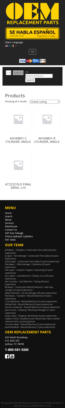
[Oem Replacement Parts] (32, 13)
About (8, 219)
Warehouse (11, 226)
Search (30, 80)
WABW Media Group (41, 405)
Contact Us (11, 229)
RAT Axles (10, 239)
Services (9, 223)
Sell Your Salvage (14, 233)
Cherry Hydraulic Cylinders (19, 236)
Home (8, 213)
